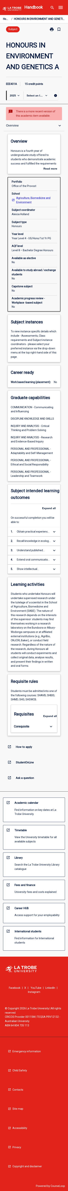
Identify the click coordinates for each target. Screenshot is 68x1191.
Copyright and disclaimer (27, 1166)
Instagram (34, 991)
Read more (50, 169)
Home (6, 18)
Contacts (17, 1089)
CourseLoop (58, 1185)
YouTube (36, 987)
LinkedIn (50, 987)
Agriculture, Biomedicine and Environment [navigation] (33, 200)
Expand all (49, 508)
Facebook (14, 987)
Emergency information (26, 1051)
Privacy (16, 1147)
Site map (17, 1108)
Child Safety (19, 1070)
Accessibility (19, 1128)
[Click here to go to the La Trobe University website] (11, 9)
